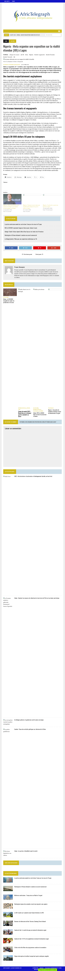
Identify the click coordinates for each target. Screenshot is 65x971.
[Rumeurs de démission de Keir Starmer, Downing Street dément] (8, 925)
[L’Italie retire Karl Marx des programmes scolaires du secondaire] (8, 951)
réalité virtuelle (7, 57)
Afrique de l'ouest (14, 54)
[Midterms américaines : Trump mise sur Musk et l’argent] (8, 899)
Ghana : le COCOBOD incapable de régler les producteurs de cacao (8, 300)
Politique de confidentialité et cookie (53, 968)
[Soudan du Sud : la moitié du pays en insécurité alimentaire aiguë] (8, 933)
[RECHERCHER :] (53, 35)
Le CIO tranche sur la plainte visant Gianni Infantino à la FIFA (29, 913)
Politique (36, 411)
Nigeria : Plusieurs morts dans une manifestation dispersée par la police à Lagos (31, 206)
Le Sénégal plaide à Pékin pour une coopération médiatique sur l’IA (21, 239)
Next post (38, 254)
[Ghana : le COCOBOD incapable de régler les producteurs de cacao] (10, 295)
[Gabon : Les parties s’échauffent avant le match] (8, 855)
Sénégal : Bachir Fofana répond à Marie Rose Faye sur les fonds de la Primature (24, 232)
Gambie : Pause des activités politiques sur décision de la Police (30, 729)
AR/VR (22, 54)
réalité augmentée (39, 54)
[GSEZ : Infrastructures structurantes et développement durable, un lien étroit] (8, 593)
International (22, 408)
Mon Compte (7, 1)
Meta (26, 54)
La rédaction (35, 968)
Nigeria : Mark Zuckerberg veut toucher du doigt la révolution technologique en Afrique (11, 206)
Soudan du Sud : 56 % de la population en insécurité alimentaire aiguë (31, 939)
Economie (5, 297)
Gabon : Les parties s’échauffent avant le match (25, 851)
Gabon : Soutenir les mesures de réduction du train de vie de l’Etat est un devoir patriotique (36, 598)
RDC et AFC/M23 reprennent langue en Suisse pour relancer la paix (21, 228)
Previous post (28, 254)
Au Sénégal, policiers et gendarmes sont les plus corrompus (29, 720)
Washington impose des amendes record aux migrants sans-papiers (30, 904)
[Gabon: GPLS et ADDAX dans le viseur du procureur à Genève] (40, 406)
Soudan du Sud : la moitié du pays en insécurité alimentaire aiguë (30, 930)
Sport (28, 408)
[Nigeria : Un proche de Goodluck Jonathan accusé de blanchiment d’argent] (55, 406)
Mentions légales (38, 969)
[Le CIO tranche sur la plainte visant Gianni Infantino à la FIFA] (8, 916)
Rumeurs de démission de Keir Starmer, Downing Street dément (30, 921)
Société (41, 411)
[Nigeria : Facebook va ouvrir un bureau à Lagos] (52, 199)
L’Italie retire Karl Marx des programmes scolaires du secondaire (30, 947)
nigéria (31, 54)
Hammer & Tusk (12, 61)
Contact (42, 968)
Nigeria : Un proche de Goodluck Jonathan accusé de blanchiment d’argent (54, 411)
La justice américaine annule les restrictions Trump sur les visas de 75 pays (23, 224)
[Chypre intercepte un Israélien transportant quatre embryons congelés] (8, 960)
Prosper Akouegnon (14, 64)
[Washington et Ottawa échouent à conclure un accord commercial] (8, 890)
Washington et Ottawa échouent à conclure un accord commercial (21, 235)
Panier (13, 1)
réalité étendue (50, 54)
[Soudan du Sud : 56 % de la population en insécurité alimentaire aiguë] (8, 942)
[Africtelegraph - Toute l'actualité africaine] (32, 16)
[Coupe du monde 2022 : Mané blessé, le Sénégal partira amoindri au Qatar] (25, 406)
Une (19, 409)
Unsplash (20, 61)
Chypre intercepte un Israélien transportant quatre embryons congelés (31, 956)
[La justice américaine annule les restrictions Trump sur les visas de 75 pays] (8, 881)
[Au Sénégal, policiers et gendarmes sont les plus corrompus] (8, 724)
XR (14, 57)
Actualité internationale (11, 873)
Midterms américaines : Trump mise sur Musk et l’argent (28, 895)
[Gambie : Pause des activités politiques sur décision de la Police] (8, 846)
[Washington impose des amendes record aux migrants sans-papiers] (8, 907)
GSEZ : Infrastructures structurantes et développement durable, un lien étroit (33, 476)
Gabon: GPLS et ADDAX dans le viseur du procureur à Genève (40, 414)
